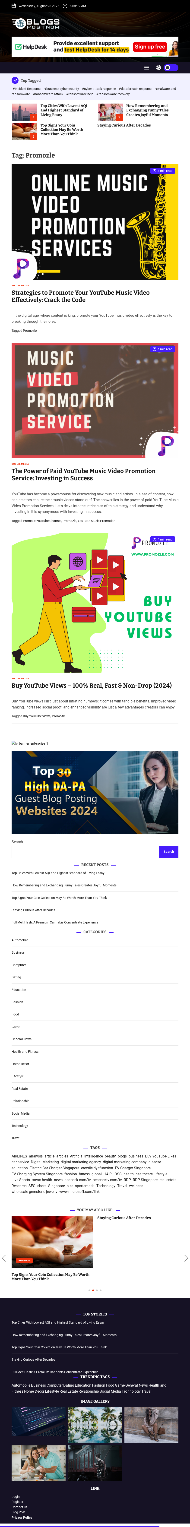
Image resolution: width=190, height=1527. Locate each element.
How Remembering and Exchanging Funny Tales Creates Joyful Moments (147, 110)
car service (20, 1162)
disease (155, 1162)
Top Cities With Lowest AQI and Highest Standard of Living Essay (64, 110)
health (129, 1174)
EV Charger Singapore (133, 1168)
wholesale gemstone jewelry (34, 1191)
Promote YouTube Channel (42, 521)
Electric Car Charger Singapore (54, 1168)
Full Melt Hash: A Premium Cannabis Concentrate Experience (55, 922)
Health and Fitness (25, 1051)
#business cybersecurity (62, 89)
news (58, 1180)
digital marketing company (125, 1162)
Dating (16, 977)
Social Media (20, 286)
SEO (31, 1186)
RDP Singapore (145, 1180)
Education (19, 990)
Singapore (56, 1186)
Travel (16, 1138)
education (20, 1168)
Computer (19, 965)
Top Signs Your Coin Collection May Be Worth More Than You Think (62, 129)
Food (15, 1014)
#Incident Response (27, 89)
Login (16, 1497)
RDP (127, 1180)
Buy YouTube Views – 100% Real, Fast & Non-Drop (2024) (92, 685)
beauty (110, 1156)
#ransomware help (80, 94)
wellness (136, 1186)
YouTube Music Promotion (96, 521)
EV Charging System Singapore (37, 1174)
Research (19, 1186)
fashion (70, 1174)
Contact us (19, 1507)
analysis (36, 1156)
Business (18, 952)
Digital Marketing (45, 1162)
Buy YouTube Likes (160, 1156)
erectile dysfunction (97, 1168)
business (136, 1156)
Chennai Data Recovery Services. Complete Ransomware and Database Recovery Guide (135, 1276)
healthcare (144, 1174)
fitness (84, 1174)
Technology (20, 1126)
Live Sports (21, 1180)
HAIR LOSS (113, 1174)
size (70, 1186)
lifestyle (161, 1174)
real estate (167, 1180)
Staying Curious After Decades (124, 125)
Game (16, 1027)
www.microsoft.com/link (79, 1191)
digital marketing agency (81, 1162)
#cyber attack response (99, 89)
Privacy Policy (22, 1517)
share (41, 1186)
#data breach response (136, 89)
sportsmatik (85, 1186)
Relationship (20, 1101)
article (49, 1156)
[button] (4, 1258)
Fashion (17, 1002)
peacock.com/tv (77, 1180)
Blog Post (18, 1512)
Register (17, 1502)
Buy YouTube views (37, 716)
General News (22, 1039)
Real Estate (20, 1089)
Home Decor (20, 1064)
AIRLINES (19, 1156)
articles (62, 1156)
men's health (42, 1180)
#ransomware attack (48, 94)
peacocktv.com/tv (107, 1180)
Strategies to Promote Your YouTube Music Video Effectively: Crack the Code (81, 296)
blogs (122, 1156)
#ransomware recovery (113, 94)
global (97, 1174)
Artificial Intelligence (86, 1156)
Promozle (30, 330)
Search (17, 842)
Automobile (20, 940)
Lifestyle (18, 1076)
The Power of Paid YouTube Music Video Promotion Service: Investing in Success (84, 475)
